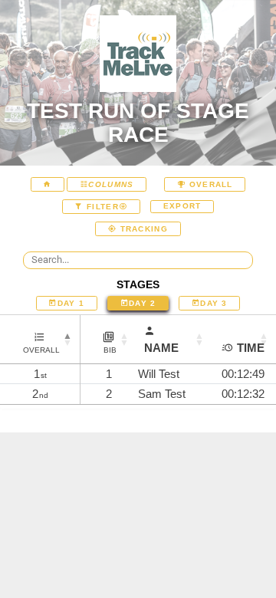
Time (250, 347)
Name (161, 347)
